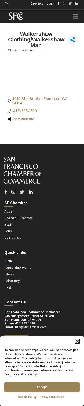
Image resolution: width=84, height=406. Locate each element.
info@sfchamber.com (30, 327)
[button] (77, 341)
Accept (42, 387)
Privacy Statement (51, 397)
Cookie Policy (27, 397)
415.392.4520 (25, 323)
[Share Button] (73, 39)
